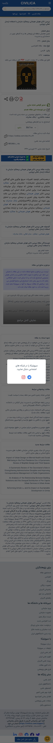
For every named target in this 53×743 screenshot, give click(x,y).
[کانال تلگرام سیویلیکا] (29, 377)
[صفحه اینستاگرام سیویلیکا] (24, 377)
